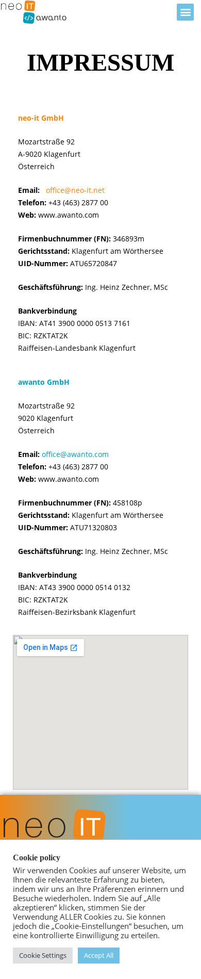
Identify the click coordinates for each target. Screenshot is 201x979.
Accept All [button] (98, 955)
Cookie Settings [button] (42, 955)
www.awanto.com (68, 215)
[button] (185, 12)
